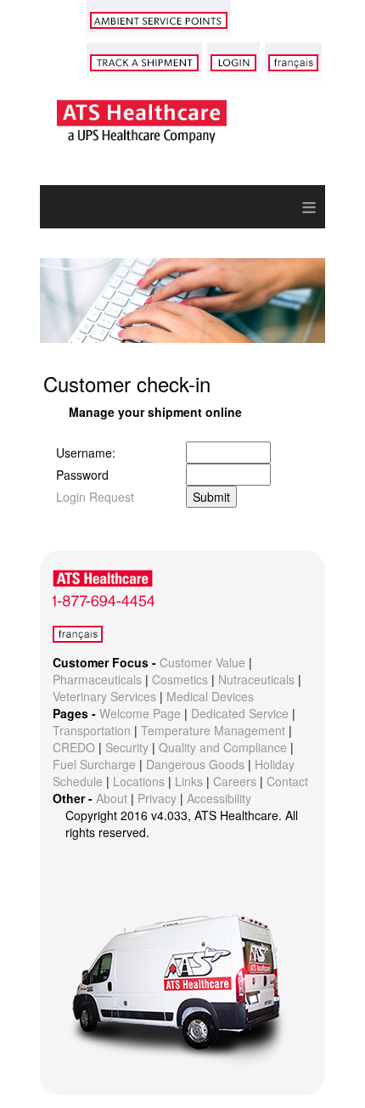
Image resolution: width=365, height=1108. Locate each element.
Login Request (95, 496)
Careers (234, 781)
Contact (287, 781)
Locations (139, 781)
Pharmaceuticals (97, 679)
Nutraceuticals (256, 679)
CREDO (74, 747)
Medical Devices (210, 696)
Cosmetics (180, 679)
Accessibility (219, 798)
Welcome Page (140, 713)
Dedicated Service (240, 713)
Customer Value (202, 662)
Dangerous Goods (195, 764)
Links (189, 781)
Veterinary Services (104, 696)
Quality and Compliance (223, 747)
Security (127, 747)
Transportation (92, 730)
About (111, 798)
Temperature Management (213, 730)
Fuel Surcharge (94, 764)
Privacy (157, 798)
